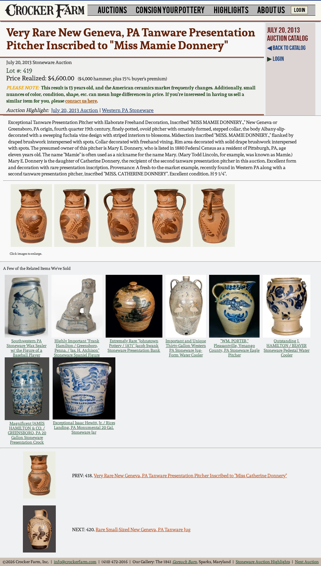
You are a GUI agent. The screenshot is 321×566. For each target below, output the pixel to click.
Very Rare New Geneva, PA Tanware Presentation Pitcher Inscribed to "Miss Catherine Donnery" (190, 475)
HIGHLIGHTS (231, 9)
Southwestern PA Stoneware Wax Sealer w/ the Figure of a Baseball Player (26, 348)
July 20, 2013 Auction (74, 110)
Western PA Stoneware (128, 110)
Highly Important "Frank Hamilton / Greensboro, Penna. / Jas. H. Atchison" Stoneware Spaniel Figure (77, 348)
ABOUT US (271, 9)
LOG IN (299, 9)
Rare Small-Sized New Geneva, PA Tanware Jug (143, 529)
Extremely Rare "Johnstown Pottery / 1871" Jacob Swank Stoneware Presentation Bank (134, 346)
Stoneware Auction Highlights (263, 561)
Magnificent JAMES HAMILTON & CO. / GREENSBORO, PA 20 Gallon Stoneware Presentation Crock (27, 433)
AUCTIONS (112, 9)
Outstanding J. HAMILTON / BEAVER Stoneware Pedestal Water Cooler (286, 348)
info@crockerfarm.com (75, 561)
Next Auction (307, 561)
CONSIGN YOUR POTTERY (170, 9)
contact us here (81, 101)
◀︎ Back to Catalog (286, 47)
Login (278, 58)
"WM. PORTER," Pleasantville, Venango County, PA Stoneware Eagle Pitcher (234, 348)
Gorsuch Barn (184, 561)
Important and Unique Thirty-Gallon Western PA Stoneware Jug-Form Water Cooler (186, 348)
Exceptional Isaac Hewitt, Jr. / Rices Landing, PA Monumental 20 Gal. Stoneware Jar (84, 427)
